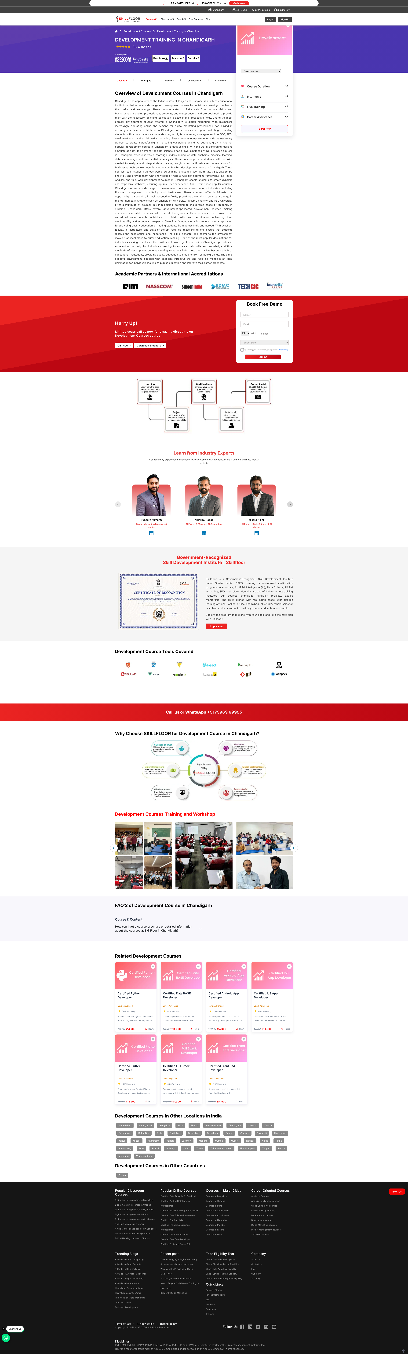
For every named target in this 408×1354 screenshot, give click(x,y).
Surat (186, 1148)
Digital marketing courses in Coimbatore (135, 1219)
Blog (208, 19)
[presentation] (114, 848)
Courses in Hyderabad (217, 1220)
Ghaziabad (193, 1133)
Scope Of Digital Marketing (173, 1293)
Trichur (281, 1148)
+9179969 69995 (224, 712)
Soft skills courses (260, 1234)
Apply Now (216, 626)
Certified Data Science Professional (178, 1215)
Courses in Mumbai (215, 1225)
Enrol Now (264, 128)
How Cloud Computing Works (129, 1288)
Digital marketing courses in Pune (131, 1214)
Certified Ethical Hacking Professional (179, 1210)
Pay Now (176, 58)
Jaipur (122, 1140)
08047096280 (262, 9)
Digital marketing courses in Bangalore (134, 1200)
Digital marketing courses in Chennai (133, 1205)
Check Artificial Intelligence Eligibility (224, 1278)
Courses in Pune (214, 1205)
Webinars (210, 1304)
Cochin (268, 1125)
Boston (122, 1175)
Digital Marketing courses (264, 1225)
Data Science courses (262, 1215)
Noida (265, 1140)
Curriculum (220, 80)
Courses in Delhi (214, 1234)
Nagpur (250, 1140)
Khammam (153, 1140)
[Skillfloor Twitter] (258, 1327)
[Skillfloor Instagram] (266, 1327)
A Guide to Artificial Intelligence (130, 1273)
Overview (122, 80)
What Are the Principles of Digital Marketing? (176, 1271)
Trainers (210, 1314)
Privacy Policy (283, 350)
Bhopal (194, 1125)
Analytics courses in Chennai (129, 1224)
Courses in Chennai (215, 1201)
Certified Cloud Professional (174, 1234)
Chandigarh (235, 1125)
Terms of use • (125, 1323)
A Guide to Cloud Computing (129, 1259)
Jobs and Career (123, 1302)
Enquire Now (283, 9)
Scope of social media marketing (176, 1264)
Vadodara (124, 1156)
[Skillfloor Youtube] (274, 1327)
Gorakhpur (212, 1133)
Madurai (203, 1140)
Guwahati (262, 1133)
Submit (263, 356)
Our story (256, 1273)
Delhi (159, 1133)
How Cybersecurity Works (128, 1293)
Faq (253, 1269)
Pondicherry (125, 1148)
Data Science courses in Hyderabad (132, 1233)
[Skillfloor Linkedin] (250, 1327)
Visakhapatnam (144, 1156)
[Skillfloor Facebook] (242, 1327)
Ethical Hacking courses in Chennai (132, 1238)
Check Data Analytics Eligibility (221, 1269)
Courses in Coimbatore (217, 1215)
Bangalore (165, 1125)
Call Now (123, 345)
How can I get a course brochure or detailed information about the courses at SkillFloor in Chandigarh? (153, 928)
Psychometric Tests (215, 1295)
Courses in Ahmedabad (217, 1210)
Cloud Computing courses (264, 1205)
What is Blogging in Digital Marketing (178, 1259)
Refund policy (168, 1323)
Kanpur (136, 1140)
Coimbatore (125, 1133)
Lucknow (186, 1140)
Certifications (194, 80)
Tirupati (266, 1148)
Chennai (252, 1125)
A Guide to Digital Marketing (129, 1278)
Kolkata (170, 1140)
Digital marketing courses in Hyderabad (134, 1209)
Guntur (229, 1133)
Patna (279, 1140)
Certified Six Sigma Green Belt (175, 1244)
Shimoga (170, 1148)
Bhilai (180, 1125)
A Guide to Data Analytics (127, 1269)
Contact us (256, 1264)
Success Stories (214, 1290)
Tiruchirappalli (247, 1148)
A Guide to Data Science (127, 1283)
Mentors (169, 80)
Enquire (192, 58)
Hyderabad (280, 1133)
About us (255, 1259)
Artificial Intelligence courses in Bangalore (136, 1228)
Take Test (397, 1191)
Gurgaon (244, 1133)
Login (270, 19)
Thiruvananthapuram (221, 1148)
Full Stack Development (126, 1307)
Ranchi (155, 1148)
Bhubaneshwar (213, 1125)
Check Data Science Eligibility (220, 1259)
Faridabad (175, 1133)
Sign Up (285, 19)
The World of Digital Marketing (130, 1297)
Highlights (146, 80)
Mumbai (219, 1140)
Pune (141, 1148)
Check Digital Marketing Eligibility (222, 1264)
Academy (255, 1278)
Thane (199, 1148)
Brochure (159, 58)
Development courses (262, 1220)
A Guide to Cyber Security (128, 1264)
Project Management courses (266, 1229)
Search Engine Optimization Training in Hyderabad (179, 1285)
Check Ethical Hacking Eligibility (221, 1273)
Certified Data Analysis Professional (178, 1196)
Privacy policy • (148, 1323)
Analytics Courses (260, 1196)
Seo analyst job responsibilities (175, 1278)
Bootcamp (211, 1309)
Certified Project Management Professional (175, 1227)
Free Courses (196, 19)
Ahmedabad (125, 1125)
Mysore (235, 1140)
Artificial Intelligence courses (265, 1201)
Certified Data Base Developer (175, 1239)
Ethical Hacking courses (263, 1210)
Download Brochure (149, 345)
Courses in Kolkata (215, 1229)
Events (181, 19)
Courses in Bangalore (216, 1196)
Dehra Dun (143, 1133)
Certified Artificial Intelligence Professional (175, 1203)
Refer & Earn (217, 9)
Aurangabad (145, 1125)
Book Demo (241, 9)
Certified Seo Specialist (172, 1220)
